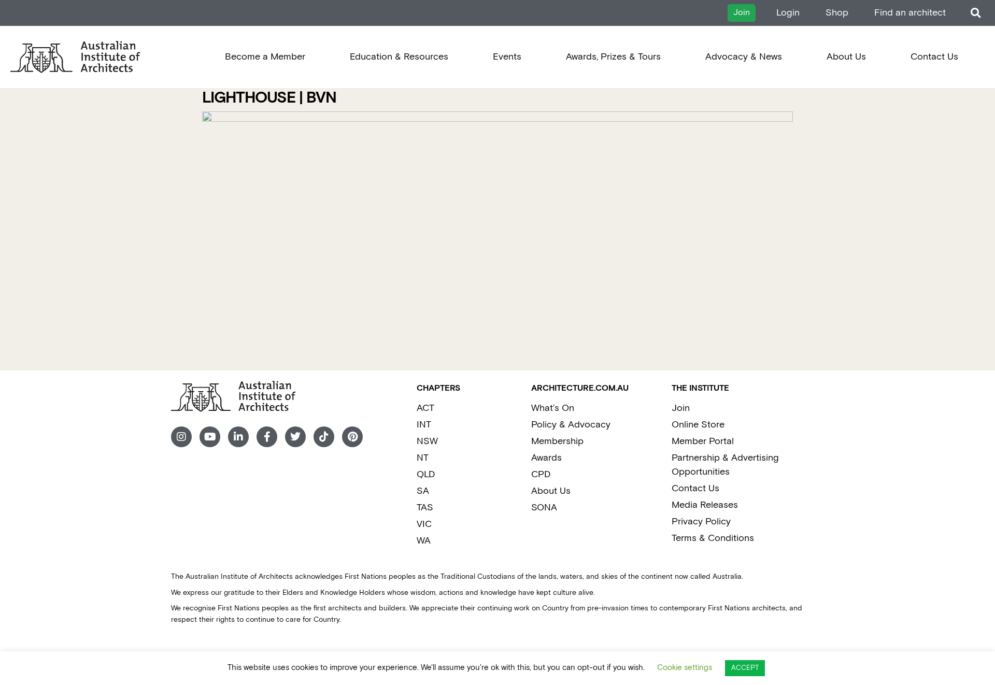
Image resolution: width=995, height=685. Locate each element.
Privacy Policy (701, 521)
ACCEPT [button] (745, 668)
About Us (846, 57)
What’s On (552, 408)
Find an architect (910, 13)
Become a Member (265, 57)
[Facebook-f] (267, 436)
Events (507, 57)
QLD (426, 474)
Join (681, 408)
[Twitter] (295, 436)
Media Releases (705, 505)
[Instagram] (181, 436)
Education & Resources (399, 57)
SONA (544, 507)
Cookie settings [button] (684, 668)
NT (423, 458)
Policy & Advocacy (570, 425)
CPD (540, 474)
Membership (557, 441)
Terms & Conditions (713, 538)
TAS (425, 507)
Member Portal (703, 441)
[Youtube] (210, 436)
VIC (424, 524)
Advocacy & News (743, 57)
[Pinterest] (352, 436)
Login (788, 13)
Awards (546, 458)
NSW (427, 441)
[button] (975, 13)
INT (424, 425)
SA (423, 491)
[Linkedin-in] (238, 436)
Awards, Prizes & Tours (613, 57)
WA (424, 541)
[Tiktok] (324, 436)
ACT (425, 408)
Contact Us (934, 57)
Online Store (698, 425)
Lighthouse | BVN (269, 98)
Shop (837, 13)
